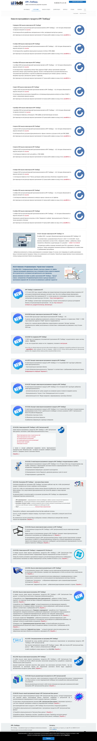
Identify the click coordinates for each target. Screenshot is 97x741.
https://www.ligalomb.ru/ (56, 298)
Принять (48, 738)
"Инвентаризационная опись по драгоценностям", (28, 435)
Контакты (80, 9)
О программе (36, 9)
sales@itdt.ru (67, 35)
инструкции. (64, 343)
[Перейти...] (16, 454)
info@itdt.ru (54, 729)
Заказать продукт (46, 9)
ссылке (28, 30)
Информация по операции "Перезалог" (36, 371)
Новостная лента (83, 13)
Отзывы (72, 9)
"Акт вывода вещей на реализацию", (25, 438)
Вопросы (65, 9)
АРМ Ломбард (27, 9)
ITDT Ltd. (58, 731)
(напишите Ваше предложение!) (42, 506)
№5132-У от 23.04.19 (74, 243)
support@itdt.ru (29, 349)
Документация (56, 9)
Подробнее (67, 735)
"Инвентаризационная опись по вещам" (26, 436)
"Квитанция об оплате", (22, 443)
